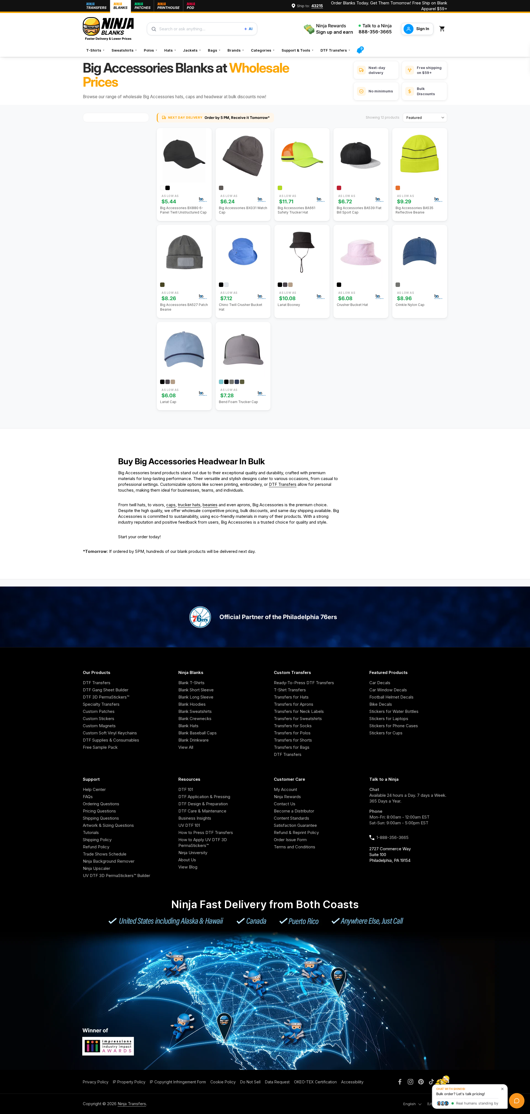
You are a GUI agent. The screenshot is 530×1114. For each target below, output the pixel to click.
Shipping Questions (101, 818)
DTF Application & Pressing (204, 796)
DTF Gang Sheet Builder (105, 689)
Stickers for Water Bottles (393, 711)
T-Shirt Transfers (290, 689)
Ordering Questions (101, 803)
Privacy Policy (95, 1082)
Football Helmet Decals (391, 697)
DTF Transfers (335, 50)
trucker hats (189, 504)
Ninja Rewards (287, 796)
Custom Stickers (98, 718)
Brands (235, 50)
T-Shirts (95, 50)
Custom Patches (99, 711)
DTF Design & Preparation (203, 803)
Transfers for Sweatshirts (298, 718)
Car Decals (379, 682)
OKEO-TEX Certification (315, 1082)
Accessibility (352, 1082)
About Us (187, 859)
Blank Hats (188, 725)
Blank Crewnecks (194, 718)
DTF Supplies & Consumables (111, 740)
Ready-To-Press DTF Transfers (304, 682)
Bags (214, 50)
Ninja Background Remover (108, 861)
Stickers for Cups (385, 732)
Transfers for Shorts (293, 740)
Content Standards (291, 818)
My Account (285, 789)
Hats (170, 50)
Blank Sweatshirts (195, 711)
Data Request (277, 1082)
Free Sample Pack (100, 747)
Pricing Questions (99, 811)
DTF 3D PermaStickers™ (106, 697)
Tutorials (91, 832)
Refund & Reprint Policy (296, 832)
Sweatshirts (124, 50)
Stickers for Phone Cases (393, 725)
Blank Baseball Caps (197, 732)
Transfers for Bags (291, 747)
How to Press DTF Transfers (205, 832)
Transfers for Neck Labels (299, 711)
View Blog (187, 867)
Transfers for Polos (292, 732)
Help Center (94, 789)
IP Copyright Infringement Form (178, 1082)
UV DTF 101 (189, 825)
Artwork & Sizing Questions (108, 825)
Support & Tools (298, 50)
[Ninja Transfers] (108, 29)
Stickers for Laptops (388, 718)
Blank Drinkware (193, 740)
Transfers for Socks (293, 725)
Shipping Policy (97, 839)
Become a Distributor (294, 811)
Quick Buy (187, 179)
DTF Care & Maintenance (202, 811)
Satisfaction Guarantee (295, 825)
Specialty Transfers (101, 704)
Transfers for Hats (291, 697)
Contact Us (284, 803)
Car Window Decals (388, 689)
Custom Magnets (99, 725)
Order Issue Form (290, 839)
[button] (443, 28)
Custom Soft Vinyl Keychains (110, 732)
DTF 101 (185, 789)
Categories (263, 50)
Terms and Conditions (294, 846)
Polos (151, 50)
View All (185, 747)
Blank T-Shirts (191, 682)
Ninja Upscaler (96, 868)
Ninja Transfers (132, 1103)
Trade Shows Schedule (104, 854)
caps (171, 504)
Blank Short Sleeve (196, 689)
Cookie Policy (223, 1082)
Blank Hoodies (192, 704)
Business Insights (194, 818)
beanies (210, 504)
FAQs (88, 796)
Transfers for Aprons (293, 704)
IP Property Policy (129, 1082)
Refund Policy (96, 846)
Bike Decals (380, 704)
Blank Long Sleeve (195, 697)
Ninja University (192, 852)
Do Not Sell (250, 1082)
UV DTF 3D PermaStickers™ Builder (116, 875)
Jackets (192, 50)
